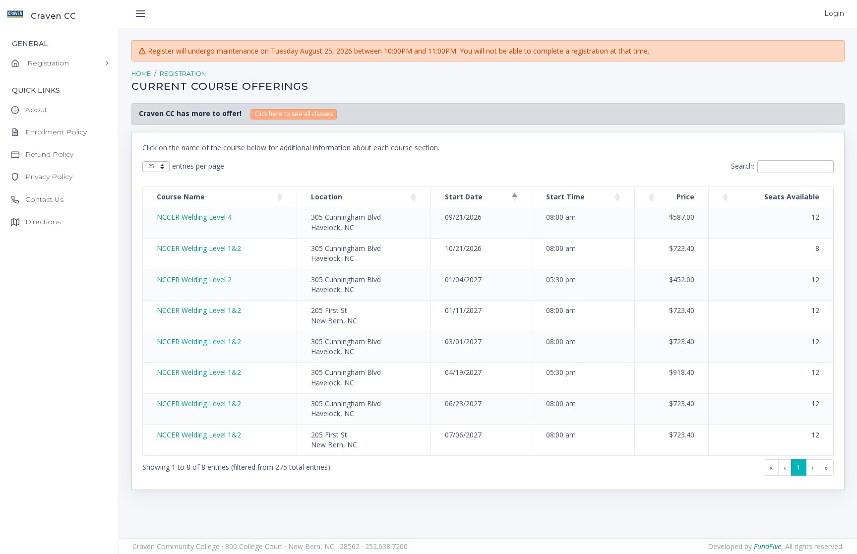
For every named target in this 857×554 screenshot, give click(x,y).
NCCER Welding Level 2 (194, 279)
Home (141, 73)
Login (834, 13)
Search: (742, 166)
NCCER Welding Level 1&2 (199, 248)
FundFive (767, 546)
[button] (280, 197)
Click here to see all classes (293, 114)
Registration (183, 73)
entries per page (198, 166)
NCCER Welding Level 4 (194, 217)
